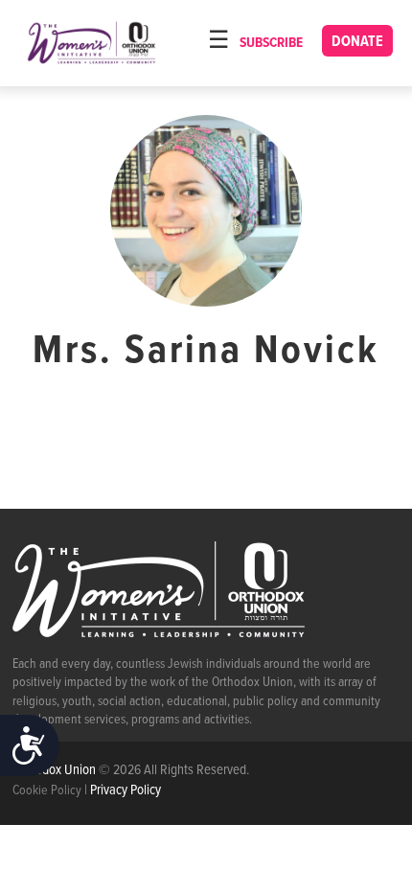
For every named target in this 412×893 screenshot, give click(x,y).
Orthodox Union (55, 770)
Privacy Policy (125, 790)
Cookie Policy (46, 790)
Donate (357, 42)
